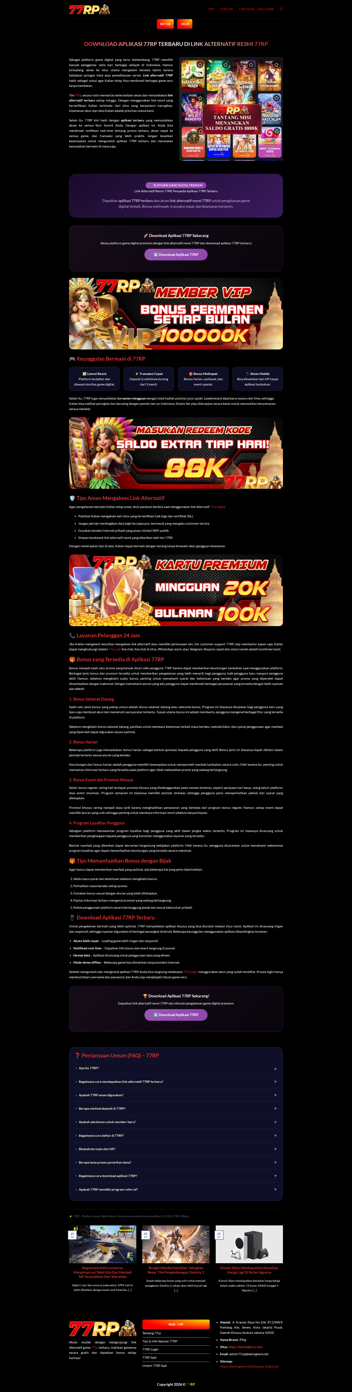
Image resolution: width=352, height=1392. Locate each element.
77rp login (217, 507)
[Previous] (68, 1266)
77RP (211, 9)
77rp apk (226, 9)
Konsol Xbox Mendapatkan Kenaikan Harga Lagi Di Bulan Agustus (249, 1270)
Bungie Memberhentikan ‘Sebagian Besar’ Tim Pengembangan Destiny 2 (176, 1270)
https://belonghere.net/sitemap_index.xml (249, 1366)
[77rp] (89, 9)
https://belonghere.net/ (246, 1347)
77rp (94, 1347)
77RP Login (247, 9)
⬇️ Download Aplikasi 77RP (176, 254)
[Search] (281, 9)
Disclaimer (265, 9)
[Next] (284, 1266)
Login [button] (184, 24)
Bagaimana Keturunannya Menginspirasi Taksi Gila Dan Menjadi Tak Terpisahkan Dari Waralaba (103, 1272)
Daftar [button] (165, 24)
